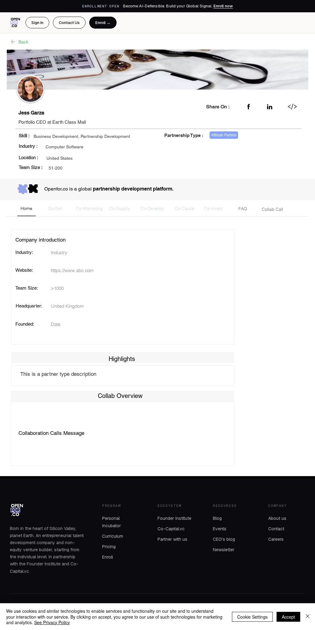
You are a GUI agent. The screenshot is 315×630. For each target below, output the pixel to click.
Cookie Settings (252, 617)
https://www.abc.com (72, 270)
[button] (26, 209)
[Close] (307, 616)
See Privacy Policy (52, 622)
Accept (288, 617)
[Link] (292, 106)
